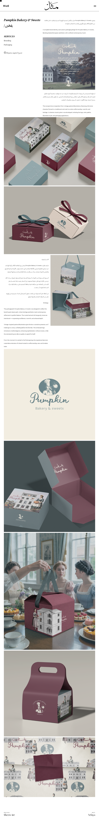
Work (6, 6)
